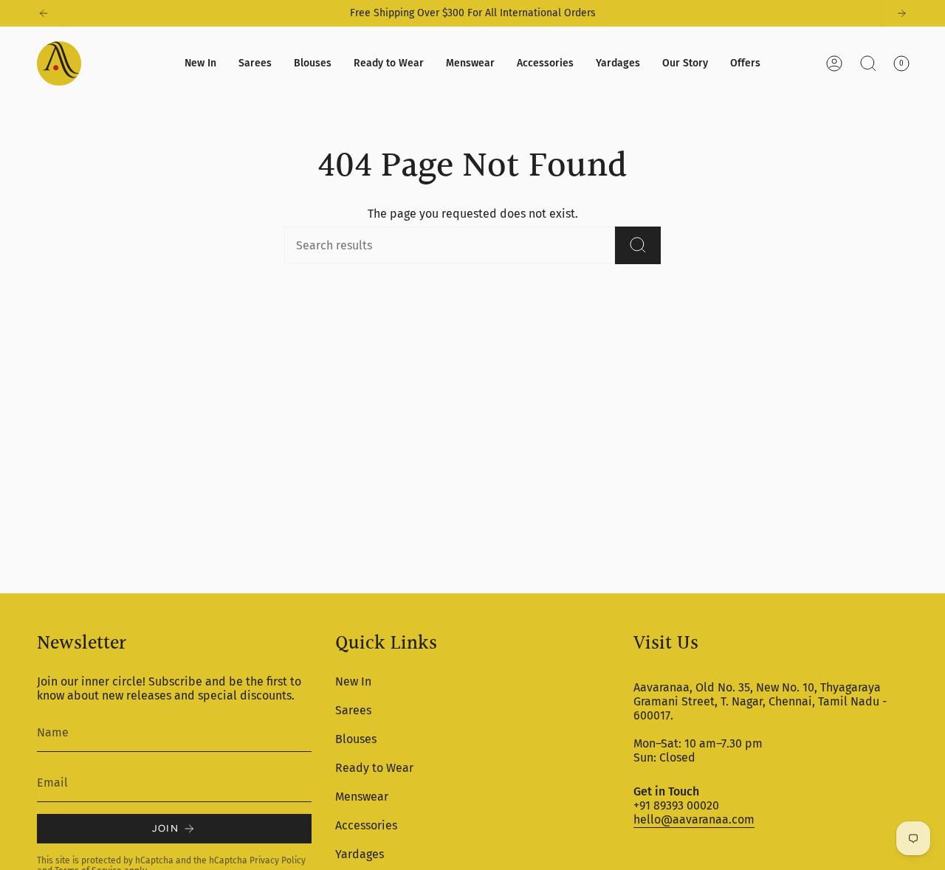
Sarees (353, 710)
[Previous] (43, 13)
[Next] (901, 13)
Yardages (359, 854)
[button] (255, 63)
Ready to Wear (374, 768)
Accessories (366, 825)
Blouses (356, 739)
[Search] (638, 245)
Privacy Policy (278, 860)
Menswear (361, 797)
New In (353, 681)
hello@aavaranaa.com (694, 819)
